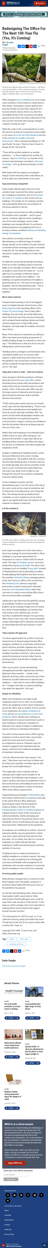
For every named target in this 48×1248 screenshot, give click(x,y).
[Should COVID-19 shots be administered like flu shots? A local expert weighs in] (34, 1034)
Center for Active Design (13, 311)
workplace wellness (16, 944)
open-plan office (28, 380)
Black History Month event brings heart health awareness (12, 1045)
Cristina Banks (33, 795)
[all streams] (45, 1245)
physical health (23, 565)
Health (6, 1001)
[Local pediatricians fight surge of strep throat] (34, 992)
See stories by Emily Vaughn (14, 966)
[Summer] (24, 14)
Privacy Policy (9, 1234)
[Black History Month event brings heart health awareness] (13, 1034)
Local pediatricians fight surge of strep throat (33, 1006)
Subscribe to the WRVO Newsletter (18, 1171)
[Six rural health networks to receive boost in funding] (13, 992)
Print (43, 45)
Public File (7, 1229)
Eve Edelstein (21, 158)
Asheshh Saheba (21, 577)
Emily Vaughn (7, 43)
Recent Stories (11, 983)
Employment (9, 1220)
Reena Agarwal (8, 308)
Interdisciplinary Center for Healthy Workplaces (23, 810)
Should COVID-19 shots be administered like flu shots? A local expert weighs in (34, 1050)
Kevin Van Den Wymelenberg (25, 135)
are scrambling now (26, 100)
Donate (41, 3)
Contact (7, 1225)
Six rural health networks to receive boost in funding (12, 1006)
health (11, 939)
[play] (3, 1245)
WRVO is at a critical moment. (19, 1124)
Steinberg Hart (12, 583)
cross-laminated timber (20, 589)
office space (24, 939)
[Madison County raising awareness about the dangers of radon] (13, 1079)
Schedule (7, 1215)
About (6, 1210)
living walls (33, 568)
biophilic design (26, 562)
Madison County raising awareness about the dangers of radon (12, 1095)
